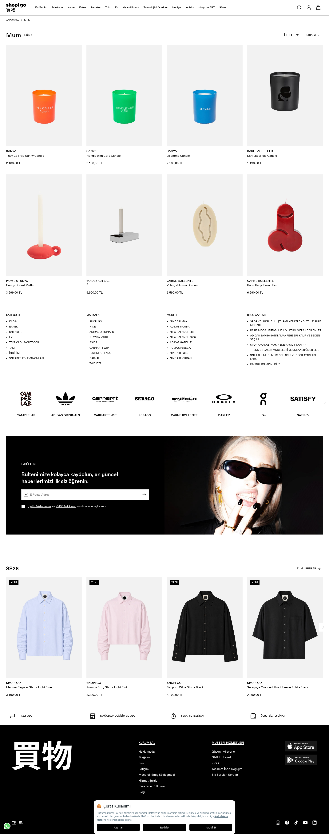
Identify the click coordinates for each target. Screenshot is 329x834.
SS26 (222, 7)
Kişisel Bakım (131, 7)
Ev (116, 7)
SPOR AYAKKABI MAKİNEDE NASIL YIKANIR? (278, 344)
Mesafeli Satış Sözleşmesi (157, 774)
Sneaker (96, 7)
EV (11, 337)
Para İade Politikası (152, 786)
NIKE (92, 326)
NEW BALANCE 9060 (183, 337)
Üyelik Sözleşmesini (39, 506)
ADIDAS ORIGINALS (101, 332)
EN (21, 822)
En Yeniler (41, 7)
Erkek (82, 7)
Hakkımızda (147, 751)
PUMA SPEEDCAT (181, 347)
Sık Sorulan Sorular (225, 774)
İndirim (189, 7)
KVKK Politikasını (66, 506)
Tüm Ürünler (306, 568)
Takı (107, 7)
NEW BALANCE (99, 337)
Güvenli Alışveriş (223, 751)
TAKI (12, 347)
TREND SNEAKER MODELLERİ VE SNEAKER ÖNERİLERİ (284, 350)
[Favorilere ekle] (77, 50)
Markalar (57, 7)
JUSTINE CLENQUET (102, 353)
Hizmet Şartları (149, 780)
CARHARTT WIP (99, 347)
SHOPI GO (95, 321)
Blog (142, 792)
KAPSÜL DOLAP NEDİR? (265, 364)
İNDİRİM (14, 353)
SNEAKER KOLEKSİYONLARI (26, 358)
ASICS (93, 342)
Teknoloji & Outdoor (156, 7)
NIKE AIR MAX (178, 321)
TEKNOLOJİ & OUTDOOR (24, 342)
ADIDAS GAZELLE (181, 342)
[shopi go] (16, 7)
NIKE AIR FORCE (180, 353)
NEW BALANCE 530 (182, 332)
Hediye (176, 7)
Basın (142, 763)
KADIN (13, 321)
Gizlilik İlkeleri (221, 757)
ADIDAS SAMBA (179, 326)
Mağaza (144, 757)
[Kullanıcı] (308, 7)
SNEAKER (15, 332)
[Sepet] (318, 7)
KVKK (215, 763)
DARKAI (94, 358)
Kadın (71, 7)
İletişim (144, 769)
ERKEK (13, 326)
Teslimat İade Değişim (227, 769)
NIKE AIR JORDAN (181, 358)
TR (14, 822)
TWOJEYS (95, 363)
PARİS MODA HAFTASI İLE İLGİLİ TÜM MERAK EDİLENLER (285, 330)
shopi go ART (207, 7)
